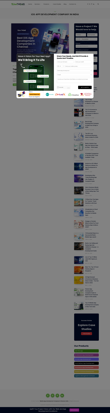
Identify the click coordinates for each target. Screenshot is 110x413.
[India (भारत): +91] (60, 66)
